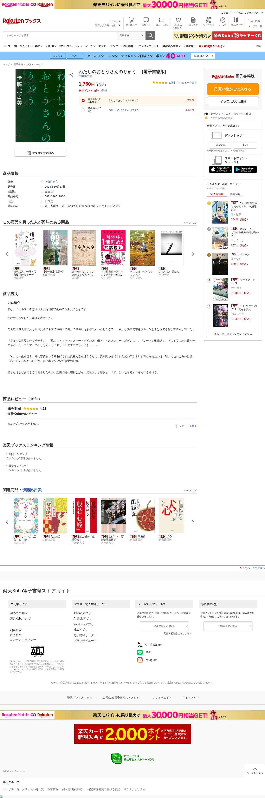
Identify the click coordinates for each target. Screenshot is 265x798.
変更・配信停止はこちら (176, 633)
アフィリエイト (161, 697)
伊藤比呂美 (85, 75)
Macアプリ (81, 629)
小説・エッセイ (35, 64)
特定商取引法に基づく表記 (103, 789)
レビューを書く (188, 82)
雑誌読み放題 (170, 46)
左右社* (49, 191)
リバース (244, 254)
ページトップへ (255, 773)
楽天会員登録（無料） (107, 25)
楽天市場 (255, 21)
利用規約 (16, 630)
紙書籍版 (235, 194)
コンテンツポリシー (23, 639)
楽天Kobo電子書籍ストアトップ (122, 697)
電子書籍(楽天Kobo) (210, 46)
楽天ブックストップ (79, 697)
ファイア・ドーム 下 (244, 281)
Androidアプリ (83, 618)
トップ (6, 46)
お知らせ (146, 25)
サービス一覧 (255, 26)
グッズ (102, 46)
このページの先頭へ (253, 568)
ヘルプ (222, 25)
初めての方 (237, 25)
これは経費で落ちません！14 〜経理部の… (244, 207)
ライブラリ (208, 25)
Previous (7, 254)
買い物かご (131, 25)
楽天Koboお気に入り (178, 26)
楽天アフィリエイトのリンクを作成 (231, 113)
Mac (245, 145)
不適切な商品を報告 (222, 117)
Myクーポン (162, 25)
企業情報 (53, 789)
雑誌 (37, 46)
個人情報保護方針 (73, 789)
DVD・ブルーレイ (69, 46)
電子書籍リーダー (85, 635)
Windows (220, 145)
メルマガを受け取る (164, 626)
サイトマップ (190, 697)
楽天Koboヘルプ (20, 618)
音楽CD (49, 46)
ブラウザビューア (85, 640)
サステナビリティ (134, 789)
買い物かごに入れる (234, 89)
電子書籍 (18, 64)
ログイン (114, 21)
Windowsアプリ (84, 624)
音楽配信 (188, 46)
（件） (173, 82)
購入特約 (16, 635)
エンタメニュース (149, 46)
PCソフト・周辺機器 (121, 46)
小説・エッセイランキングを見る (233, 333)
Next (193, 254)
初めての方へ (18, 613)
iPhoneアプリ (82, 613)
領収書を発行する (227, 626)
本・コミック (21, 46)
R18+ (259, 46)
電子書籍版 (217, 194)
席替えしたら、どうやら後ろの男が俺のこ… (245, 232)
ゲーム (89, 46)
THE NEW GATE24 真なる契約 (244, 308)
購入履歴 (193, 25)
